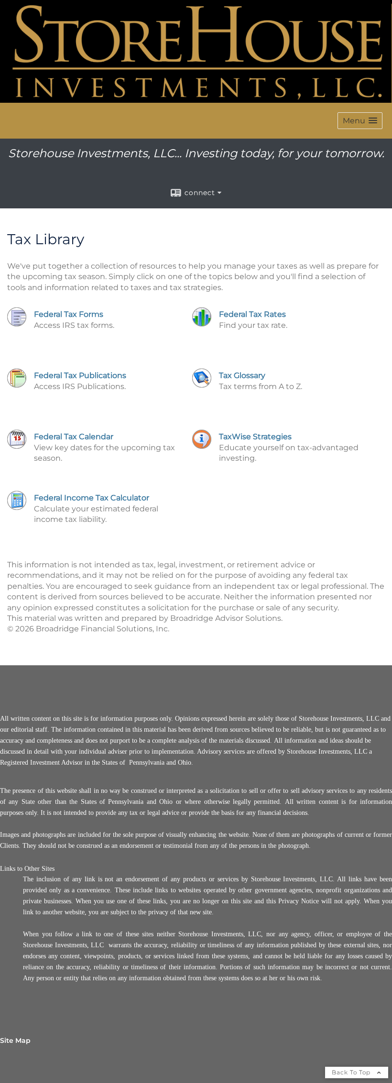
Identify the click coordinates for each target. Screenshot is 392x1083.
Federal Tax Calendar (73, 436)
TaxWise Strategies (255, 436)
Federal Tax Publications (80, 375)
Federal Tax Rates (252, 314)
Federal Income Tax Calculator (91, 497)
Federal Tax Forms (68, 314)
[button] (360, 120)
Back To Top (352, 1072)
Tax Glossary (242, 375)
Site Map (15, 1040)
